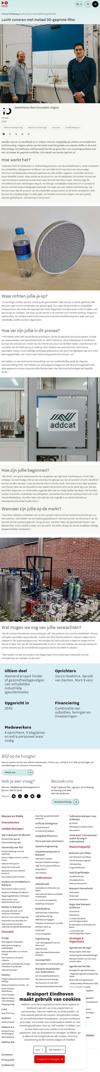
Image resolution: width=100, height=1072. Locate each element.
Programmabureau (77, 868)
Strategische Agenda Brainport (82, 970)
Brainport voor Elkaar (80, 853)
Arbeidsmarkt (42, 884)
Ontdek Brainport (12, 828)
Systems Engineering (46, 846)
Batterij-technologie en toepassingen (11, 946)
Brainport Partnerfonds (81, 888)
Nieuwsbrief (74, 830)
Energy (5, 938)
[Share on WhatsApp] (29, 134)
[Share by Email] (22, 134)
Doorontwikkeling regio (11, 843)
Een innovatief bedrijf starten (47, 976)
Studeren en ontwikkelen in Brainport (16, 883)
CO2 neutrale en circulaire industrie (12, 959)
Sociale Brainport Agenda (80, 861)
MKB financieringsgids (44, 920)
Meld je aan (10, 772)
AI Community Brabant (44, 831)
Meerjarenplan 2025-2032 (80, 952)
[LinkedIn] (26, 796)
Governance (74, 912)
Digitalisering (42, 939)
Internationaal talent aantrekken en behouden (49, 895)
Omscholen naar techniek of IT (14, 921)
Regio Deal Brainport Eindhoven (80, 906)
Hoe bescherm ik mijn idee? (46, 983)
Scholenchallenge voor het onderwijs (13, 852)
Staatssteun (74, 915)
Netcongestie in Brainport (12, 942)
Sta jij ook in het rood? (11, 867)
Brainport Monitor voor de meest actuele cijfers (82, 960)
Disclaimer (7, 1054)
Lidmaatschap (75, 864)
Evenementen (10, 822)
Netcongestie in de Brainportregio (49, 964)
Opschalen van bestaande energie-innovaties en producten (16, 965)
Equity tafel (40, 930)
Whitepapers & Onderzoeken (81, 827)
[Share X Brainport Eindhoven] (10, 134)
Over (38, 1050)
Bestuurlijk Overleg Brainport (81, 980)
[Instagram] (20, 796)
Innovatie (8, 931)
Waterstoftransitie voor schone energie (14, 953)
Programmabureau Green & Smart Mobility (16, 980)
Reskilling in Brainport (44, 904)
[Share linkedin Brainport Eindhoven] (16, 134)
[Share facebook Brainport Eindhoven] (4, 134)
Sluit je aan (74, 896)
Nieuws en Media (12, 816)
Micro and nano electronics (49, 841)
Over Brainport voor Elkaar (80, 857)
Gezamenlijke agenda (11, 839)
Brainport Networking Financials (49, 987)
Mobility (6, 975)
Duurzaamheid (42, 960)
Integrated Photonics (46, 836)
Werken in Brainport (12, 907)
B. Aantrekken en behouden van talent (82, 926)
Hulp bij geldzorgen (79, 872)
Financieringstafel (43, 934)
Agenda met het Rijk (79, 966)
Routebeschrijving (62, 802)
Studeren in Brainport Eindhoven (15, 892)
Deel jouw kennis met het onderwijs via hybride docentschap (16, 925)
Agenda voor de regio (80, 948)
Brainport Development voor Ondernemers (47, 970)
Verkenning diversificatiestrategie (83, 955)
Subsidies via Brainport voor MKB (49, 923)
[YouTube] (32, 796)
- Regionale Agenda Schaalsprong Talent (83, 975)
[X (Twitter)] (39, 796)
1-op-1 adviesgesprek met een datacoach (47, 944)
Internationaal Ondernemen (47, 913)
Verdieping (13, 14)
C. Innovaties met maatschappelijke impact (80, 932)
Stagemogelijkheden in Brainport (15, 896)
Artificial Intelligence (46, 823)
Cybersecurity (41, 949)
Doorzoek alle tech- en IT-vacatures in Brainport (12, 912)
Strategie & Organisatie (76, 940)
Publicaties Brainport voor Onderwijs (82, 818)
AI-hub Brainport (42, 828)
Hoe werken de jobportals (46, 900)
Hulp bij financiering (43, 916)
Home (4, 14)
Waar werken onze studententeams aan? (11, 900)
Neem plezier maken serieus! (14, 889)
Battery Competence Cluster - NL (15, 985)
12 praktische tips (76, 876)
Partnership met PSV (12, 847)
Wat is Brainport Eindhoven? (16, 835)
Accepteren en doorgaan (48, 1059)
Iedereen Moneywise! (11, 864)
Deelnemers (74, 892)
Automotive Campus (43, 859)
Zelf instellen (55, 1050)
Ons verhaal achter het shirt (13, 877)
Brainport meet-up (43, 927)
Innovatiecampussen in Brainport (47, 853)
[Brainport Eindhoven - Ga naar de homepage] (5, 4)
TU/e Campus (40, 873)
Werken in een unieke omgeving (15, 917)
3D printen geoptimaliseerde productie (47, 817)
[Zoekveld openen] (88, 4)
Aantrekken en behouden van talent (47, 889)
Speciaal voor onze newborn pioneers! (13, 872)
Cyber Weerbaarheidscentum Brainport (47, 953)
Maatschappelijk (79, 846)
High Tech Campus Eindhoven (47, 866)
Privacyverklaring (11, 1060)
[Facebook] (14, 796)
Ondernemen (43, 877)
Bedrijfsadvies (42, 909)
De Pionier (73, 823)
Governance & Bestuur (78, 899)
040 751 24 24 (16, 790)
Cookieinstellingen (11, 1065)
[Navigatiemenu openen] (95, 4)
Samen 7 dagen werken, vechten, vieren (15, 859)
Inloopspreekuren (76, 880)
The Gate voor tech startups (46, 979)
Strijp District (40, 869)
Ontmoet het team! (9, 970)
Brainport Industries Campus (47, 862)
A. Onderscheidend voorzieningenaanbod (78, 920)
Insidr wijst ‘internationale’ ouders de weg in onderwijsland (83, 838)
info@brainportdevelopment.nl (24, 787)
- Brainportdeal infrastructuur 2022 (83, 984)
